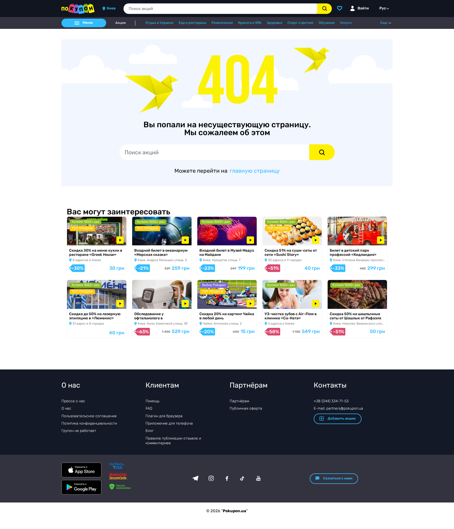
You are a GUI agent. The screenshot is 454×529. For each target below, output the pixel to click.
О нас (66, 408)
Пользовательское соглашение (89, 416)
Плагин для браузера (164, 416)
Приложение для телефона (169, 423)
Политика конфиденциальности (89, 423)
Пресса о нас (73, 401)
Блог (150, 431)
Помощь (152, 401)
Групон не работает (78, 431)
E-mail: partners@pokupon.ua (338, 408)
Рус (382, 8)
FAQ (149, 408)
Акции (120, 23)
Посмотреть (82, 239)
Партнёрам (239, 401)
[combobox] (220, 8)
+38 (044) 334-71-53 (331, 401)
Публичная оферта (246, 408)
